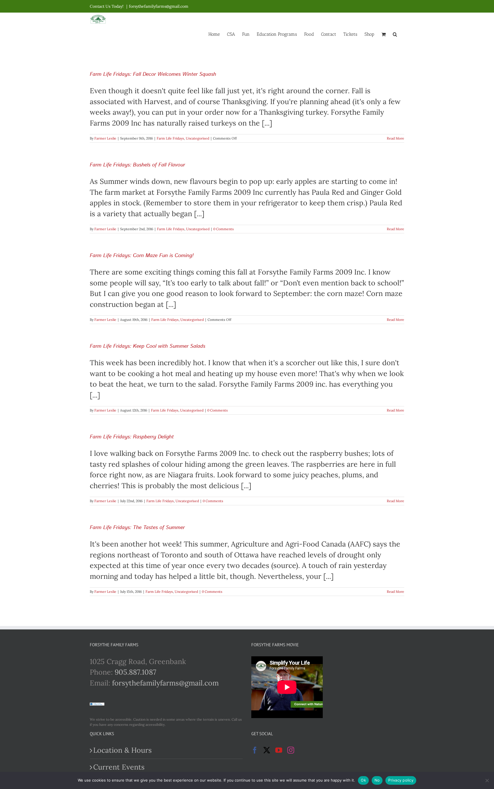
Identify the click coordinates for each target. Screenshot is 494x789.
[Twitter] (266, 750)
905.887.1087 (135, 672)
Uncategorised (197, 138)
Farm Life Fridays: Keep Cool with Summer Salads (147, 346)
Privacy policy (400, 780)
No (377, 780)
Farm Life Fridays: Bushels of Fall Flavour (137, 165)
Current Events (119, 767)
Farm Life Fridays (170, 138)
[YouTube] (278, 750)
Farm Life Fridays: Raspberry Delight (132, 437)
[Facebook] (254, 750)
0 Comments (223, 229)
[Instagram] (290, 750)
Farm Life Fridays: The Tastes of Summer (137, 527)
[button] (395, 34)
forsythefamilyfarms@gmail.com (158, 6)
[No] (487, 780)
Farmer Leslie (105, 138)
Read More (395, 138)
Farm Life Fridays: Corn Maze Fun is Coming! (142, 255)
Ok (363, 780)
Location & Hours (122, 750)
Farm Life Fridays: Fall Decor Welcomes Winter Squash (153, 74)
